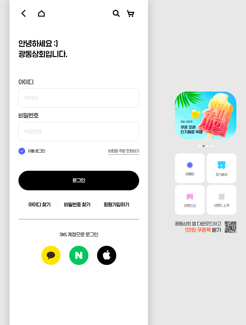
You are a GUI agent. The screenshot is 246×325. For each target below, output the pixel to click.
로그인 (78, 180)
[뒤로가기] (23, 13)
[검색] (116, 13)
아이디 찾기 (39, 204)
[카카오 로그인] (51, 255)
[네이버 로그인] (78, 255)
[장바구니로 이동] (131, 13)
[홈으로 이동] (41, 13)
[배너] (205, 115)
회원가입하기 (116, 204)
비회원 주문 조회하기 (123, 151)
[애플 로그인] (106, 255)
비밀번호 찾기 (77, 204)
